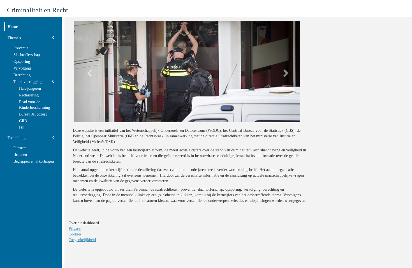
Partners (19, 148)
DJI (22, 128)
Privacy (75, 229)
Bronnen (20, 155)
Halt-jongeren (30, 88)
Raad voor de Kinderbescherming (34, 105)
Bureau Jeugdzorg (33, 114)
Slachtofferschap (26, 55)
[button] (89, 71)
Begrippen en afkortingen (33, 161)
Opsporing (21, 61)
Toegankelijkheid (82, 240)
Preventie (20, 48)
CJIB (23, 121)
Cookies (75, 234)
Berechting (22, 75)
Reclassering (29, 95)
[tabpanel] (191, 113)
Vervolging (22, 68)
